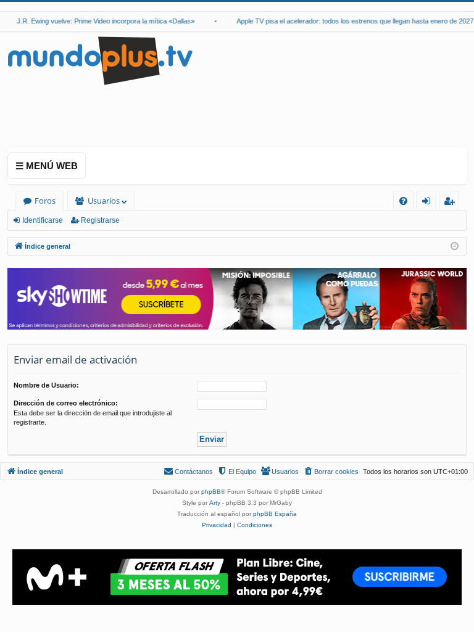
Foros (45, 200)
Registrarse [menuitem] (452, 202)
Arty (214, 502)
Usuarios (104, 200)
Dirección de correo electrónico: (66, 403)
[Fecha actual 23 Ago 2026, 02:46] (455, 246)
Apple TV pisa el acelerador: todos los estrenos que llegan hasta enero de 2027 (351, 21)
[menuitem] (403, 200)
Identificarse (42, 220)
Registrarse (100, 220)
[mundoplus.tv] (100, 60)
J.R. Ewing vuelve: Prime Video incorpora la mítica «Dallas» (102, 21)
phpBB (211, 491)
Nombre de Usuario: (46, 385)
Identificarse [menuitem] (429, 202)
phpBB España (275, 513)
